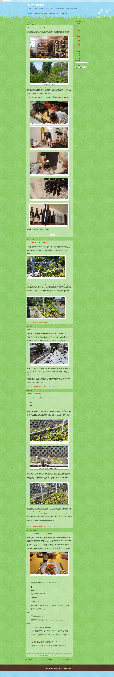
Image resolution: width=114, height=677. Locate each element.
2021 (78, 34)
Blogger (69, 668)
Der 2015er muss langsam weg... (40, 533)
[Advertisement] (81, 77)
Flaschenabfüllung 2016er (37, 27)
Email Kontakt (64, 13)
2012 (78, 51)
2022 (78, 33)
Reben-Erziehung (34, 394)
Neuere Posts (29, 659)
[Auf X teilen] (52, 235)
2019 (78, 38)
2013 (78, 49)
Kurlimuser (35, 5)
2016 (78, 44)
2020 (78, 36)
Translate (84, 68)
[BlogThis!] (51, 235)
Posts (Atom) (32, 662)
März (79, 30)
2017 (78, 42)
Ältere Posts (69, 659)
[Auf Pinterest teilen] (54, 235)
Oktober (79, 24)
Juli (78, 28)
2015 (78, 46)
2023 (78, 23)
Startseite (29, 13)
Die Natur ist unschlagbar (37, 242)
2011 (78, 53)
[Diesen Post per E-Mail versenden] (50, 235)
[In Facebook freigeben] (53, 235)
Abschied (79, 26)
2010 (78, 55)
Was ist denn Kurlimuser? (41, 13)
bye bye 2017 (32, 329)
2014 (78, 48)
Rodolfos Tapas (54, 13)
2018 (78, 40)
